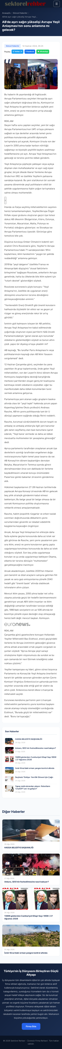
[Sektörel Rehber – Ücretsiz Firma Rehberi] (25, 4)
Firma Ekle (31, 1026)
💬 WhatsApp (42, 51)
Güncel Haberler (20, 13)
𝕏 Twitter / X (17, 51)
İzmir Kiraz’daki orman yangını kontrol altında (34, 768)
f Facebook (30, 51)
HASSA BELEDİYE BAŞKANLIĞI (28, 739)
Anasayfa (6, 13)
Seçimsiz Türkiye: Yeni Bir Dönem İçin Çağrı (34, 777)
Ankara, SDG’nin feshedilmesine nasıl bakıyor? (35, 748)
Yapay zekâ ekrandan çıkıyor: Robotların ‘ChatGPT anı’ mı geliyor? (32, 787)
